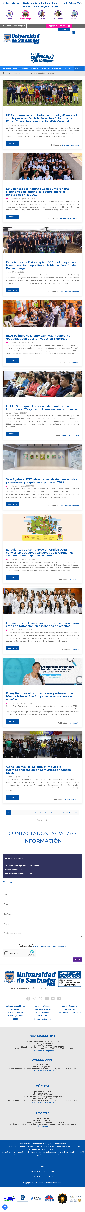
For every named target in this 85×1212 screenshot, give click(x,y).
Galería (68, 68)
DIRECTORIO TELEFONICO (42, 1177)
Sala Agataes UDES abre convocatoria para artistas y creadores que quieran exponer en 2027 (41, 481)
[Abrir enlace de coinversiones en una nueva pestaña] (49, 1198)
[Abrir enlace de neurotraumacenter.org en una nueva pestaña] (22, 1198)
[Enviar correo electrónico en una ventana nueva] (58, 1155)
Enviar (77, 959)
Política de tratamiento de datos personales (49, 947)
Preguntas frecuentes (51, 68)
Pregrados (38, 1051)
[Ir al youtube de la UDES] (45, 999)
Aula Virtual (63, 29)
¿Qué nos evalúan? (29, 68)
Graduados (75, 362)
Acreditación (11, 68)
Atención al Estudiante (70, 435)
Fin (75, 812)
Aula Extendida (42, 1012)
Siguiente (66, 812)
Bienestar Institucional (70, 145)
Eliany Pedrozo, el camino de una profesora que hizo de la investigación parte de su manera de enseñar (39, 696)
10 (57, 812)
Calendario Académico (15, 1006)
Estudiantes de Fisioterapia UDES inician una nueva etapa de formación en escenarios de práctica (42, 624)
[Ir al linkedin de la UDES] (58, 999)
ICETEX (15, 1019)
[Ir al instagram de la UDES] (33, 999)
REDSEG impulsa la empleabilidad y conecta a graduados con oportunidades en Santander (38, 337)
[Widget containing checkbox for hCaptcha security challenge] (19, 953)
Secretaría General (69, 1006)
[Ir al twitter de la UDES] (39, 999)
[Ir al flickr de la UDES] (52, 999)
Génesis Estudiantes (42, 1009)
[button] (5, 1207)
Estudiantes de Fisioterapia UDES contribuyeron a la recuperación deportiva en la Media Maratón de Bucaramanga (41, 265)
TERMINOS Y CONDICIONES (42, 1172)
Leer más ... (12, 143)
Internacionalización (71, 799)
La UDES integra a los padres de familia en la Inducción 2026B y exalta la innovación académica (41, 407)
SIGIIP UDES (42, 1016)
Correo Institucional (42, 1019)
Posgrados (49, 1051)
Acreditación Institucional (70, 1012)
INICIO (42, 1166)
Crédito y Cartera (15, 1016)
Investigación (74, 579)
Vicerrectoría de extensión (69, 218)
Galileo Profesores (42, 1006)
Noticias (78, 68)
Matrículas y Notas (15, 1012)
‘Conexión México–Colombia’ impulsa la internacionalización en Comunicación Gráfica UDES (38, 769)
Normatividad (69, 1009)
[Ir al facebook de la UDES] (27, 999)
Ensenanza (75, 650)
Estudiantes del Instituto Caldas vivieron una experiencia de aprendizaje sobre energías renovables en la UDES (37, 191)
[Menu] (74, 33)
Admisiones (15, 1009)
